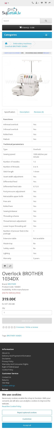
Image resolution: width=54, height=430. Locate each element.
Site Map (5, 382)
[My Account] (37, 3)
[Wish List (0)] (42, 3)
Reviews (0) (38, 112)
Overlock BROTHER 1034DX (16, 46)
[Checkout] (50, 3)
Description (24, 112)
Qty (3, 308)
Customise (27, 419)
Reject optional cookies (27, 412)
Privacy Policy (7, 361)
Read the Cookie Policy (11, 406)
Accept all (27, 425)
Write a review (32, 327)
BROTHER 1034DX (14, 335)
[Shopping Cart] (46, 3)
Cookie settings (8, 385)
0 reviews (20, 327)
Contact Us (6, 377)
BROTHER (12, 284)
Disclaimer (6, 358)
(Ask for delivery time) (11, 293)
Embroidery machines (22, 43)
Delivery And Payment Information (16, 356)
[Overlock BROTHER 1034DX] (27, 81)
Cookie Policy (7, 369)
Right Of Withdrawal (10, 367)
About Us (6, 353)
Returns (5, 380)
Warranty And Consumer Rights (15, 364)
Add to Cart (27, 320)
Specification (9, 112)
